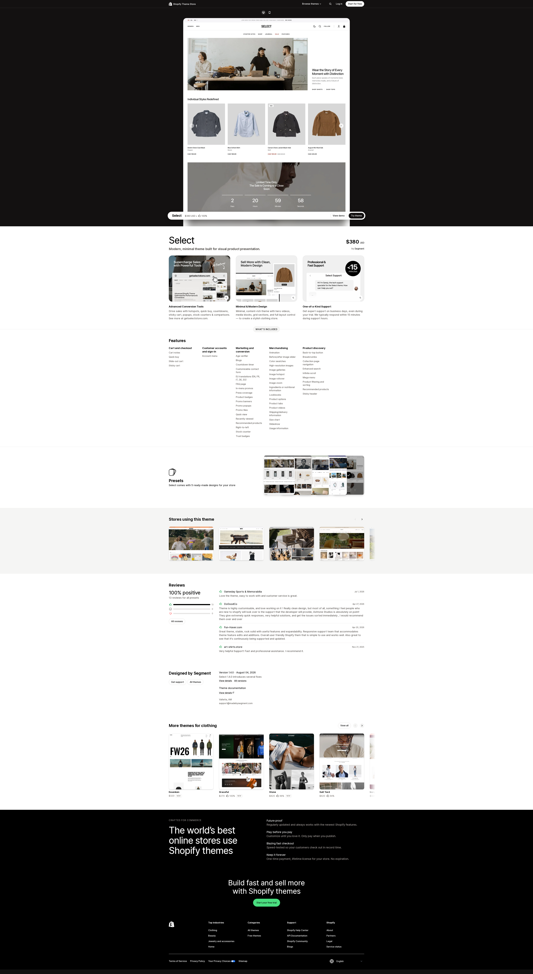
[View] (191, 544)
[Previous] (355, 519)
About (329, 930)
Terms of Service (178, 961)
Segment (359, 248)
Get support (177, 682)
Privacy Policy (197, 961)
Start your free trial (267, 902)
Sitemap (243, 961)
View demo (339, 215)
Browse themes (310, 3)
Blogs (290, 946)
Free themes (254, 935)
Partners (330, 935)
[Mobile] (269, 12)
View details (225, 680)
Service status (333, 946)
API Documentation (297, 935)
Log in (339, 3)
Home (211, 946)
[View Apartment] (314, 475)
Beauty (212, 935)
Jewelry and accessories (221, 941)
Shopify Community (297, 941)
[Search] (330, 4)
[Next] (362, 519)
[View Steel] (296, 475)
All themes (195, 682)
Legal (329, 941)
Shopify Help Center (297, 930)
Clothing (212, 930)
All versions (240, 680)
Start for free (355, 3)
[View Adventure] (331, 475)
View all (344, 725)
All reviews (177, 621)
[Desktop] (263, 12)
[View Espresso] (279, 475)
